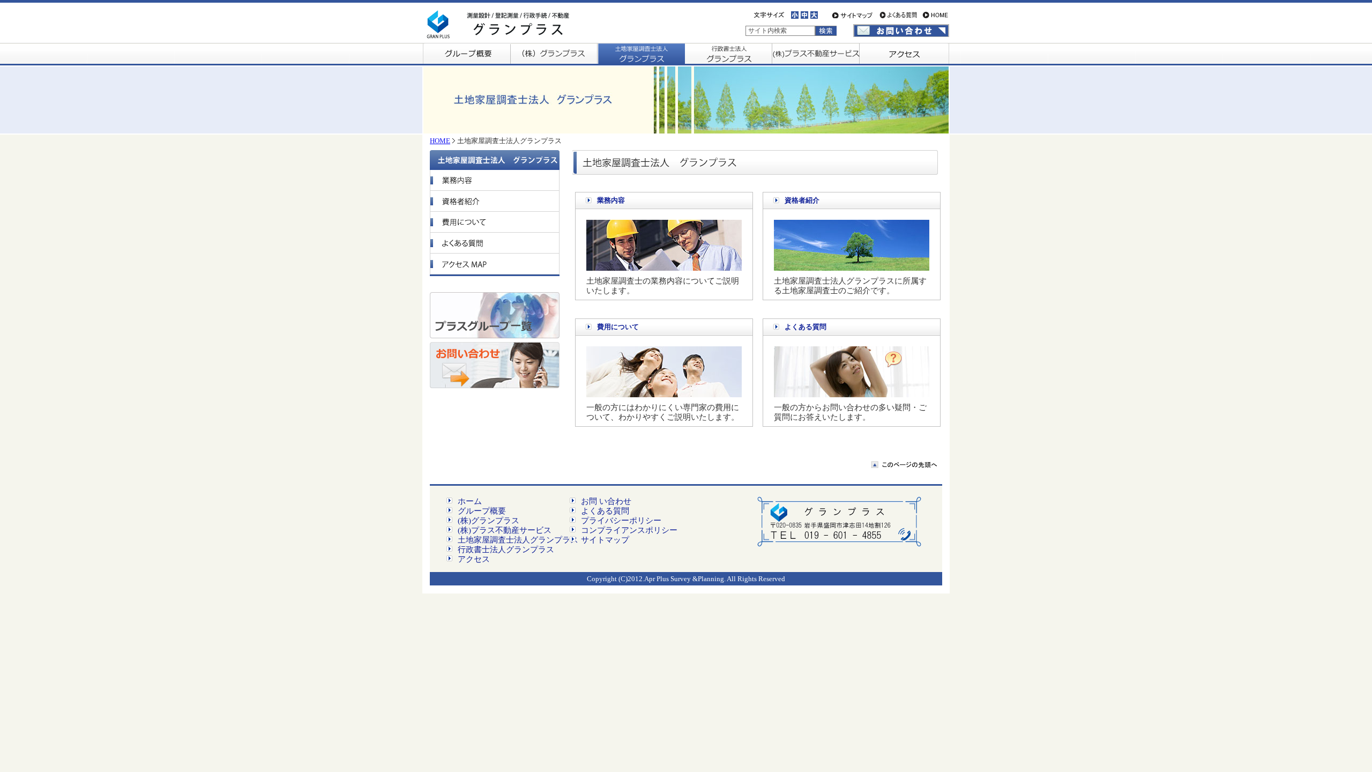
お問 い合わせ (606, 501)
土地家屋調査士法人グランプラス (518, 540)
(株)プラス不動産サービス (504, 530)
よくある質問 (805, 327)
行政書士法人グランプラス (506, 549)
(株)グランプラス (488, 520)
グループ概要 (482, 511)
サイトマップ (605, 540)
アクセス (474, 559)
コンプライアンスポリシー (629, 530)
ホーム (470, 501)
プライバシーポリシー (621, 520)
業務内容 (611, 200)
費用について (618, 327)
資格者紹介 (802, 200)
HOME (440, 141)
